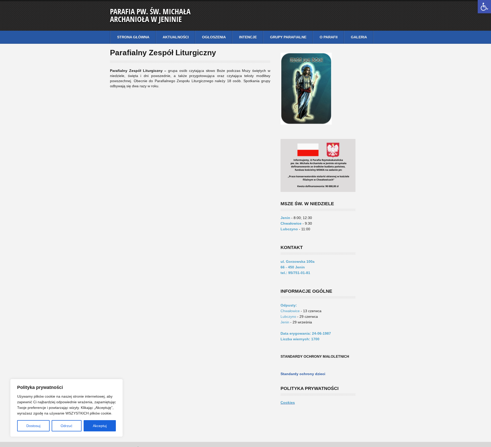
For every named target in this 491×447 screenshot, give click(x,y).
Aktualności (176, 37)
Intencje (248, 37)
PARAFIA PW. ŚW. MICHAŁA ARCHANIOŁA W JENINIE (150, 15)
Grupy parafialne (288, 37)
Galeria (359, 37)
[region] (66, 408)
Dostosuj (33, 426)
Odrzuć (66, 426)
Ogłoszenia (214, 37)
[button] (484, 6)
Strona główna (133, 37)
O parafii (329, 37)
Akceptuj (100, 426)
